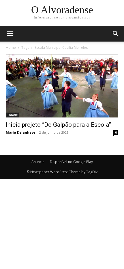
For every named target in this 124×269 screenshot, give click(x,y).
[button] (116, 34)
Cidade (12, 115)
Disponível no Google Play (71, 161)
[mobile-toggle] (10, 34)
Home (11, 47)
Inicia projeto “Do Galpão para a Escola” (58, 124)
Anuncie (37, 161)
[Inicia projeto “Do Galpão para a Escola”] (62, 85)
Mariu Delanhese (20, 132)
